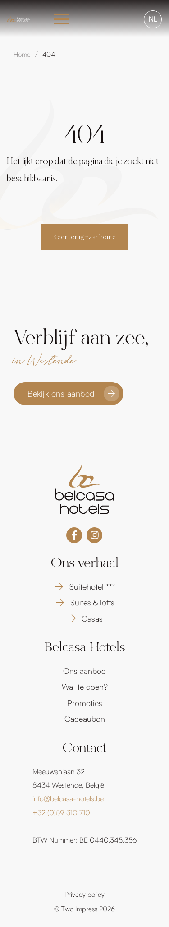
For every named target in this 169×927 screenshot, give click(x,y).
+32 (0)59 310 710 (61, 812)
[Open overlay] (61, 19)
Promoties (84, 703)
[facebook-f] (74, 535)
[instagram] (94, 535)
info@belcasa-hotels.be (68, 798)
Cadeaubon (84, 719)
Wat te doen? (85, 687)
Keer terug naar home (84, 237)
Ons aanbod (84, 671)
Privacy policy (84, 894)
